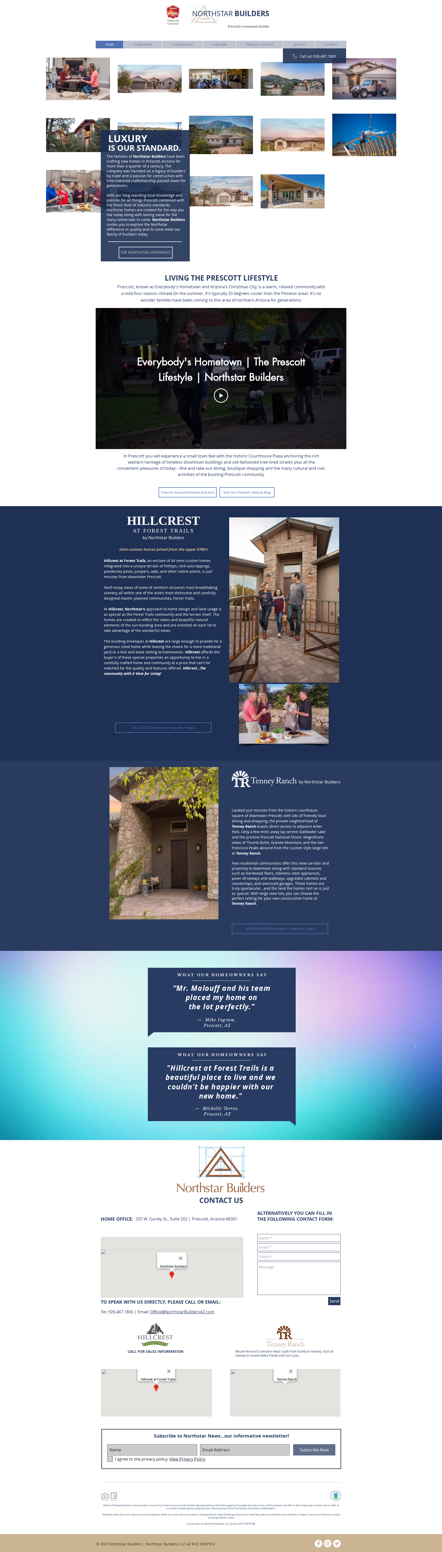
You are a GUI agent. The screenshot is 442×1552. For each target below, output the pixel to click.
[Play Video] (221, 395)
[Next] (414, 1045)
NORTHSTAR (230, 13)
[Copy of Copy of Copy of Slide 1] (228, 1130)
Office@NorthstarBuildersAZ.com (182, 1312)
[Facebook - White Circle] (318, 1543)
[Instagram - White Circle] (328, 1543)
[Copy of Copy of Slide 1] (223, 1130)
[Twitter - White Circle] (337, 1543)
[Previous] (28, 1045)
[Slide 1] (214, 1130)
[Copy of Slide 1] (218, 1130)
